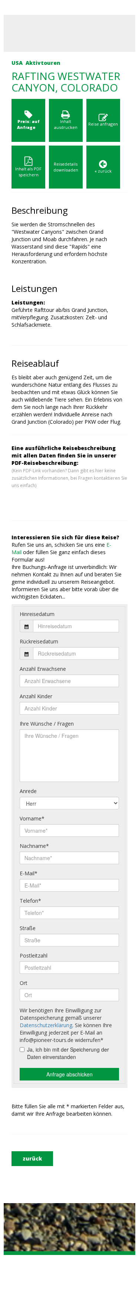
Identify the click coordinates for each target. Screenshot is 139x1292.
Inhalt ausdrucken (65, 124)
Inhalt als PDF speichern (28, 171)
